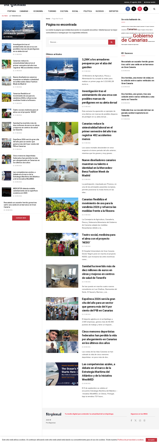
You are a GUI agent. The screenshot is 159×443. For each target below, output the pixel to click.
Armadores (132, 33)
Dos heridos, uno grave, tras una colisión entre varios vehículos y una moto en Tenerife (137, 97)
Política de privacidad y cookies (131, 440)
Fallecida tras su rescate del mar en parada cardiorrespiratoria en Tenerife (137, 113)
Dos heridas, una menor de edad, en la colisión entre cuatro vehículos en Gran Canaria (137, 81)
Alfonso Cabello (149, 29)
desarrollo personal (140, 26)
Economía (38, 11)
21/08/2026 (86, 71)
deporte (125, 44)
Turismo (52, 11)
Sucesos (100, 11)
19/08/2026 (126, 119)
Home (48, 19)
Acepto (151, 440)
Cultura (64, 11)
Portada (11, 11)
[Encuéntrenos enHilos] (145, 8)
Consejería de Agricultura (133, 44)
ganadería (123, 33)
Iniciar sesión (150, 2)
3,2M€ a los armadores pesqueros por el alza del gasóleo (97, 63)
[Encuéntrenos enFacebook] (127, 8)
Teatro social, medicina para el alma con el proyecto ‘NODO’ (98, 238)
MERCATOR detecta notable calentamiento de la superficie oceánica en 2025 (25, 190)
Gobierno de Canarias (137, 38)
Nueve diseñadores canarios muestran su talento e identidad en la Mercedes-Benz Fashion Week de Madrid (99, 168)
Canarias (24, 11)
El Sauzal (147, 26)
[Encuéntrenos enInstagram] (139, 8)
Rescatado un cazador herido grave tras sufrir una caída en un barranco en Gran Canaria (20, 205)
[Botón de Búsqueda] (154, 8)
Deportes (113, 11)
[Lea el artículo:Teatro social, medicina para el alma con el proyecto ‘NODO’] (62, 244)
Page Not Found (57, 19)
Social (75, 11)
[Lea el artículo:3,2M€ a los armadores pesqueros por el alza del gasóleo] (62, 69)
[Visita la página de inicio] (14, 4)
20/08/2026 (86, 347)
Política (88, 11)
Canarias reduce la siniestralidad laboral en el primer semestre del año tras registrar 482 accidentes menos (99, 131)
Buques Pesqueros (141, 29)
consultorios (124, 29)
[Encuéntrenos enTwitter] (133, 8)
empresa (127, 33)
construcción (124, 26)
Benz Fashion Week (131, 26)
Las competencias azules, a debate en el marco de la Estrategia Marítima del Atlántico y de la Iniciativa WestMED (98, 372)
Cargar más (21, 218)
